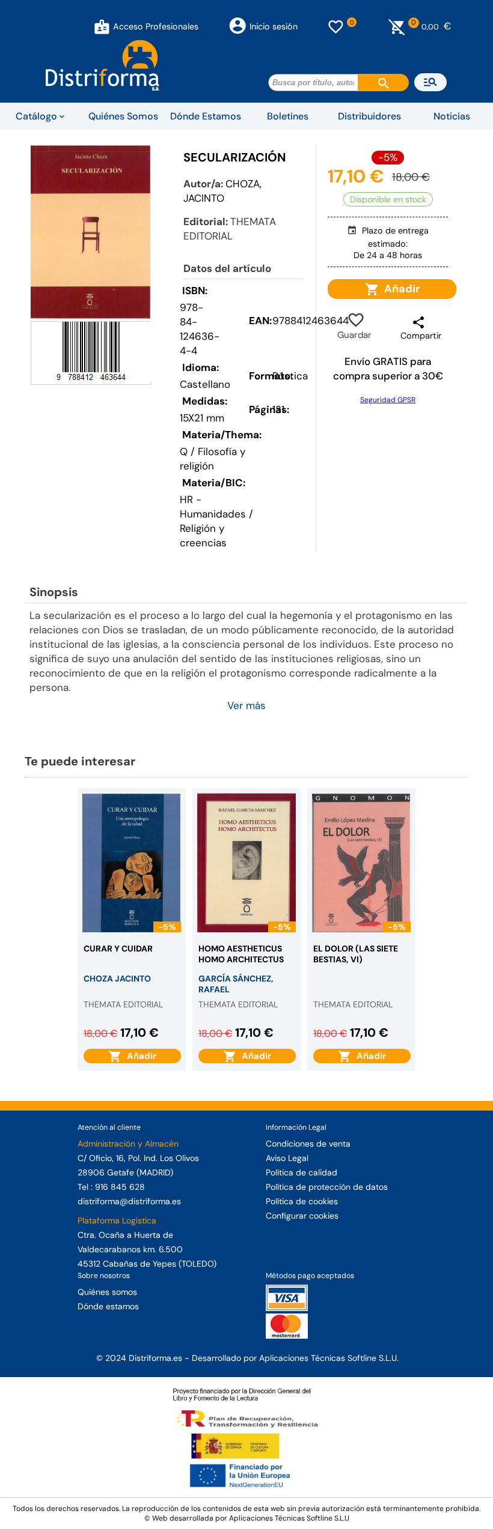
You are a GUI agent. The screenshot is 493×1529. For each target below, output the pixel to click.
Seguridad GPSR (387, 400)
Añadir (399, 289)
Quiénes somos (107, 1291)
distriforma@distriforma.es (129, 1201)
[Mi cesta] (397, 26)
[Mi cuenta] (102, 26)
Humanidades (213, 513)
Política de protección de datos (327, 1186)
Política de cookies (302, 1201)
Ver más (246, 705)
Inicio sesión (274, 26)
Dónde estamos (108, 1306)
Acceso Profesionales (155, 26)
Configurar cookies (302, 1215)
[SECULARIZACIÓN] (91, 231)
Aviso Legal (287, 1158)
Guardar (354, 327)
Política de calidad (301, 1172)
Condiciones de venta (308, 1143)
